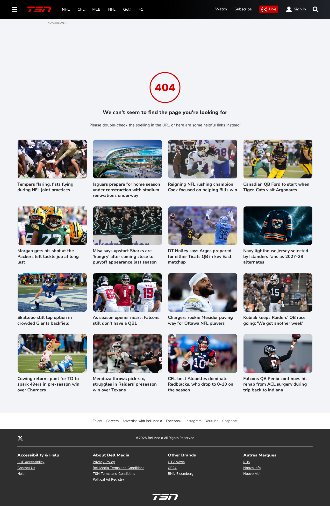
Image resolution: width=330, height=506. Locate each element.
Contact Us (26, 468)
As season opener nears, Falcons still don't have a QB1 (126, 320)
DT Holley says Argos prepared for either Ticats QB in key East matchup (199, 256)
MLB (96, 9)
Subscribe (243, 9)
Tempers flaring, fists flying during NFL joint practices (45, 187)
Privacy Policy (104, 462)
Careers (112, 421)
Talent (97, 421)
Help (21, 473)
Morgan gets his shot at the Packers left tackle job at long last (48, 256)
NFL (111, 9)
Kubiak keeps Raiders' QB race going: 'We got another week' (274, 320)
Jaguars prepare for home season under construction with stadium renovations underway (126, 190)
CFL (81, 9)
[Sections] (14, 9)
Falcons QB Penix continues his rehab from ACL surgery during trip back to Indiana (275, 384)
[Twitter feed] (20, 438)
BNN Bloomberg (181, 473)
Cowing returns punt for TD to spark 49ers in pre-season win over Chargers (48, 384)
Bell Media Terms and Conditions (118, 468)
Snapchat (229, 421)
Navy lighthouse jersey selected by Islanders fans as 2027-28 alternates (275, 256)
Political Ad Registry (108, 479)
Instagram (193, 421)
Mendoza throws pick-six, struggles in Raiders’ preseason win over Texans (125, 384)
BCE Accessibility (30, 462)
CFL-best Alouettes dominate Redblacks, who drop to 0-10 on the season (200, 384)
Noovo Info (252, 468)
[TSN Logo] (39, 9)
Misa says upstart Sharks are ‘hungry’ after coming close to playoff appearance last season (125, 256)
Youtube (211, 421)
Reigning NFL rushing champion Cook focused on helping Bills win (202, 187)
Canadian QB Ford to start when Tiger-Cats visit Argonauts (276, 187)
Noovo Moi (251, 473)
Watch (221, 9)
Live (272, 9)
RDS (246, 462)
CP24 (172, 468)
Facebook (174, 421)
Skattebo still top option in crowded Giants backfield (44, 320)
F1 (141, 9)
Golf (127, 9)
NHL (66, 9)
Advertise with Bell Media (142, 421)
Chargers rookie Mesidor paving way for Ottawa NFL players (200, 320)
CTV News (176, 462)
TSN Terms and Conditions (114, 473)
